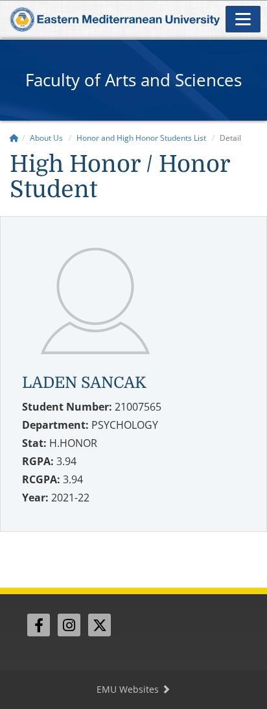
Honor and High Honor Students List (141, 137)
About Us (46, 137)
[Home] (14, 137)
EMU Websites (129, 689)
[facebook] (38, 625)
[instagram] (69, 625)
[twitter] (99, 625)
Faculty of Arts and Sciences (133, 80)
